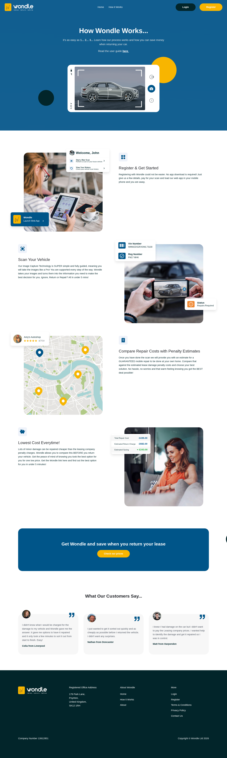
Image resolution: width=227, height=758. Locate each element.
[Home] (27, 7)
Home (101, 7)
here (126, 51)
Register (211, 7)
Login (185, 7)
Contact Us (177, 716)
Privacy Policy (178, 710)
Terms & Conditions (181, 705)
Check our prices (113, 553)
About (123, 705)
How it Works (116, 7)
